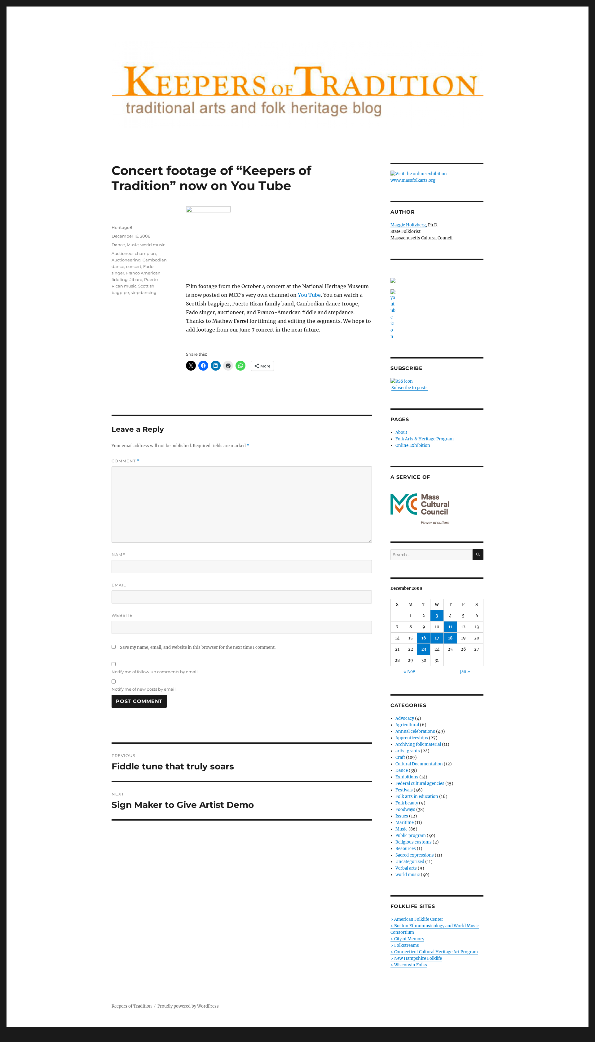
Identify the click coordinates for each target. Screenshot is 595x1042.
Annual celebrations (415, 731)
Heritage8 (122, 227)
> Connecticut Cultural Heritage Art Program (434, 952)
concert (133, 266)
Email (119, 584)
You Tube (309, 295)
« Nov (409, 671)
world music (152, 244)
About (401, 432)
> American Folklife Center (416, 919)
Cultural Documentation (419, 764)
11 (450, 627)
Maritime (404, 822)
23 (423, 649)
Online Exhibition (412, 445)
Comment (126, 461)
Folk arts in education (416, 796)
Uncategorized (409, 861)
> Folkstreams (404, 945)
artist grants (407, 751)
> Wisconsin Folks (408, 965)
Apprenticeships (411, 738)
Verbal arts (406, 868)
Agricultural (407, 725)
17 (437, 638)
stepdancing (143, 292)
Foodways (405, 809)
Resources (405, 848)
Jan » (465, 671)
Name (119, 554)
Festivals (404, 790)
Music (133, 244)
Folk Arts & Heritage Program (424, 439)
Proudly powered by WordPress (188, 1006)
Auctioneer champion (134, 253)
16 (423, 638)
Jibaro (136, 279)
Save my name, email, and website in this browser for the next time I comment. (197, 647)
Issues (401, 816)
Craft (400, 757)
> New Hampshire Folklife (416, 958)
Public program (410, 835)
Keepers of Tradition (132, 1006)
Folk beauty (406, 803)
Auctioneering (126, 259)
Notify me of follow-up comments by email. (155, 671)
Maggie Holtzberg (408, 225)
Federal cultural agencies (419, 783)
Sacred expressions (414, 855)
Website (122, 615)
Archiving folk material (418, 744)
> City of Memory (407, 939)
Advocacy (404, 718)
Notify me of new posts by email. (144, 689)
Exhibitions (406, 777)
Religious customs (413, 842)
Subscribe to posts (409, 387)
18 (450, 638)
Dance (118, 244)
